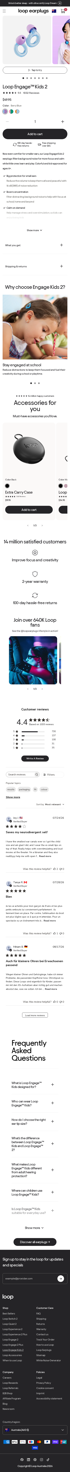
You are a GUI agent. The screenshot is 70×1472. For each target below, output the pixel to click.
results (10, 789)
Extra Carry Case (19, 492)
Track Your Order (45, 1339)
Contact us (42, 1334)
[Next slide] (42, 689)
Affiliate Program (12, 1398)
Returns (40, 1324)
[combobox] (50, 804)
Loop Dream (51, 3)
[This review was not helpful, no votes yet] (60, 869)
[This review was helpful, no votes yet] (54, 1002)
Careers (7, 1377)
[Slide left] (27, 525)
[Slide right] (42, 525)
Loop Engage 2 (10, 1339)
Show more (13, 797)
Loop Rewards (10, 1382)
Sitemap (40, 1355)
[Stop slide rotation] (60, 3)
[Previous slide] (27, 689)
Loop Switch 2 (10, 1318)
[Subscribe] (61, 1279)
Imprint (40, 1393)
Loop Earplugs (44, 1350)
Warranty (41, 1329)
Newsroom (8, 1409)
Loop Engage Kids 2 (13, 1350)
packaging (24, 789)
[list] (35, 336)
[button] (4, 11)
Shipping (41, 1318)
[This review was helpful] (54, 869)
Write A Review (35, 758)
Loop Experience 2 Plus (15, 1334)
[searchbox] (20, 774)
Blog (5, 1403)
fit (35, 789)
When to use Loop (12, 1360)
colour (44, 789)
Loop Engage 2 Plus (13, 1344)
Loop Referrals (10, 1388)
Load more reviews (35, 1015)
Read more (45, 856)
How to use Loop (45, 1344)
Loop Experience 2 (12, 1329)
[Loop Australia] (35, 1297)
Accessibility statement (49, 1398)
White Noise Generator (48, 1360)
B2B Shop (7, 1393)
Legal (39, 1377)
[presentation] (23, 78)
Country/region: (11, 1422)
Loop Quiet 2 (9, 1324)
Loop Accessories (12, 1355)
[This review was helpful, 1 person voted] (54, 933)
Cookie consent (45, 1388)
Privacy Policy (43, 1382)
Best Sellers (9, 1313)
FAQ (38, 1313)
